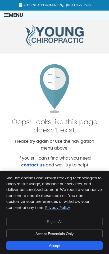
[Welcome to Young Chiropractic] (54, 44)
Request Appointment (41, 5)
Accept (54, 245)
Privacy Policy (57, 208)
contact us (33, 165)
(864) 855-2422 (79, 5)
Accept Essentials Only (54, 234)
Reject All (54, 221)
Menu (16, 15)
